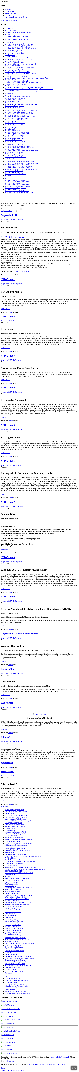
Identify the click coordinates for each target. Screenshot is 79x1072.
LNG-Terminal (10, 55)
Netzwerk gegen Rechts (13, 172)
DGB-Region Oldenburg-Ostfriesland (18, 59)
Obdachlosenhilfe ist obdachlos (17, 185)
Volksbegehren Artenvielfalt (16, 138)
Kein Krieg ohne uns (13, 70)
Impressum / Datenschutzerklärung (16, 17)
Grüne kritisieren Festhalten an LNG (19, 113)
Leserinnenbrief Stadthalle (15, 144)
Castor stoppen (10, 121)
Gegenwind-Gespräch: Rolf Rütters (19, 633)
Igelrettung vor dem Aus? (15, 135)
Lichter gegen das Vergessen (16, 109)
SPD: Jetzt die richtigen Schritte (18, 112)
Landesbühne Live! (12, 160)
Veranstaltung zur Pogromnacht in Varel (20, 116)
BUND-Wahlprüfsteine (13, 65)
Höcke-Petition (10, 189)
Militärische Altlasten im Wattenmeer (20, 118)
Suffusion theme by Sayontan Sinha (54, 1064)
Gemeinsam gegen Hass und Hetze (17, 134)
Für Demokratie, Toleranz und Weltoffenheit (22, 151)
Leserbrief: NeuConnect (14, 171)
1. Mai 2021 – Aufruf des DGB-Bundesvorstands (23, 82)
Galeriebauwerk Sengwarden (15, 188)
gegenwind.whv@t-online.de (59, 1057)
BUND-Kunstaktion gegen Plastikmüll (19, 192)
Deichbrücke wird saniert (15, 123)
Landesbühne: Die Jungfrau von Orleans (20, 161)
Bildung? (5, 737)
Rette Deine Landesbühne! (15, 152)
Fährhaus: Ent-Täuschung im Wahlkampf (20, 67)
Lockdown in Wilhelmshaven (15, 157)
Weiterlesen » (5, 309)
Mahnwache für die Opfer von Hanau (18, 166)
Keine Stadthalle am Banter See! (17, 146)
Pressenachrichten (11, 13)
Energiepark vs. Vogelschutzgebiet (18, 45)
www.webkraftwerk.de (33, 1064)
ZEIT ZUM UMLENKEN (12, 90)
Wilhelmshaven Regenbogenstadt (17, 69)
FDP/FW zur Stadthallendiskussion (18, 181)
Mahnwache (8, 177)
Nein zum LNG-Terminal (13, 140)
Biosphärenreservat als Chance (17, 164)
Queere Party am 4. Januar (15, 180)
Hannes (10, 275)
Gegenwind (10, 1061)
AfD (6, 178)
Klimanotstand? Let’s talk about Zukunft (21, 169)
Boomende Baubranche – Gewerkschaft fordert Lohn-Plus (26, 78)
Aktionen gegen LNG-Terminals (16, 53)
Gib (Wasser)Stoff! (12, 61)
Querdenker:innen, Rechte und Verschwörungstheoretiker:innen (29, 89)
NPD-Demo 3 (8, 355)
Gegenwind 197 (9, 215)
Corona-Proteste (11, 56)
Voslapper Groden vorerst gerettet (18, 41)
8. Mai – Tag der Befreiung (15, 154)
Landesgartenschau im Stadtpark (17, 76)
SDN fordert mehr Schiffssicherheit (19, 44)
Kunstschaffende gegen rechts (16, 39)
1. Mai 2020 (9, 158)
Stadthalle (9, 95)
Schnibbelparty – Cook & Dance (17, 191)
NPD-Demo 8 (8, 557)
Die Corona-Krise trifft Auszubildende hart (22, 92)
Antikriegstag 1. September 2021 (17, 72)
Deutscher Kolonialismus (14, 124)
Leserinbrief (10, 129)
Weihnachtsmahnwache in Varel (16, 58)
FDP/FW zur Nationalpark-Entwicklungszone (21, 163)
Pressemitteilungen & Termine (16, 36)
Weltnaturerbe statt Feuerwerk (17, 132)
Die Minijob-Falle (12, 86)
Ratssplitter (7, 702)
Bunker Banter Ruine (13, 149)
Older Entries (5, 806)
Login (3, 1068)
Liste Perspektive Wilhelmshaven (17, 47)
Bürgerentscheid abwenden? (15, 98)
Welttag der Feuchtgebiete (15, 50)
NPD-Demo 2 (8, 316)
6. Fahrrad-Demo (11, 127)
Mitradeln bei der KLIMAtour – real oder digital (24, 87)
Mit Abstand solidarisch (14, 155)
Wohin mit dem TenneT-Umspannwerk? (18, 96)
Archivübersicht (10, 11)
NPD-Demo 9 (8, 596)
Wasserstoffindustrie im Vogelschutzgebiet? (22, 64)
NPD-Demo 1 (8, 279)
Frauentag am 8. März (13, 99)
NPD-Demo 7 (8, 502)
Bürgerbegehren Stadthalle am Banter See (21, 104)
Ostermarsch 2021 (11, 93)
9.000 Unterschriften (13, 101)
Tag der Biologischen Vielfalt (17, 81)
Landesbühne (9, 42)
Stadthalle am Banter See (15, 115)
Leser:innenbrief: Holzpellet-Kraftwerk (20, 73)
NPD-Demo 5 (8, 425)
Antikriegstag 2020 (12, 130)
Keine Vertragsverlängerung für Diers (20, 147)
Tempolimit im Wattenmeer (15, 62)
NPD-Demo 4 (8, 387)
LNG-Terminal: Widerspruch (15, 52)
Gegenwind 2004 (6, 211)
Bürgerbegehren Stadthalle (15, 120)
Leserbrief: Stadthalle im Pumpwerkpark (20, 48)
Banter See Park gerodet (14, 106)
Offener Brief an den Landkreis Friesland (21, 110)
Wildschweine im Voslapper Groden (18, 186)
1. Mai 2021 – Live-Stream (15, 84)
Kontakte (8, 15)
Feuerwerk (8, 175)
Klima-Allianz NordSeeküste (15, 174)
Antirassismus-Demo (12, 143)
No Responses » (18, 219)
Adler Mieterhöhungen (13, 107)
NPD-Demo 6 (8, 460)
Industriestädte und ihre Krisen (17, 168)
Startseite (8, 10)
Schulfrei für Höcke (13, 183)
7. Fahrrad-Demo (11, 79)
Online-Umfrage (10, 103)
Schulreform (7, 771)
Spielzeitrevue (10, 75)
